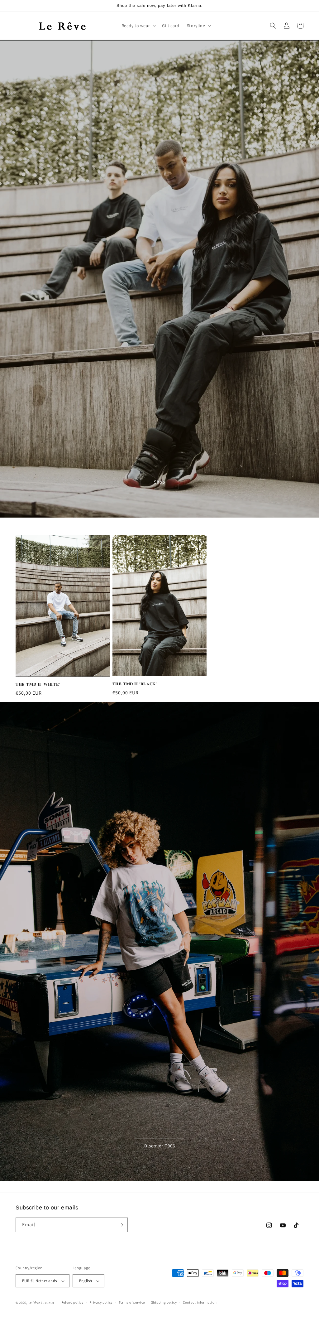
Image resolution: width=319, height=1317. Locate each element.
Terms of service (132, 1302)
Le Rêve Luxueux (41, 1302)
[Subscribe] (120, 1225)
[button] (138, 25)
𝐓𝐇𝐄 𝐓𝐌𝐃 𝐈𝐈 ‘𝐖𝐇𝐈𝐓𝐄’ (38, 684)
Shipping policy (164, 1302)
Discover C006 (159, 1146)
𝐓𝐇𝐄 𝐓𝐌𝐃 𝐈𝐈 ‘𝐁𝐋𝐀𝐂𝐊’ (134, 684)
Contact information (200, 1302)
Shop (159, 482)
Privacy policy (100, 1302)
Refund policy (72, 1302)
